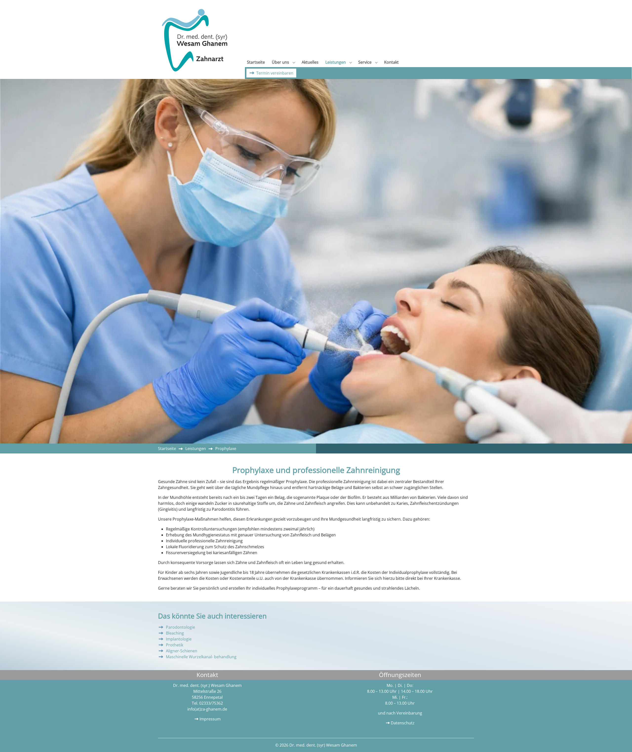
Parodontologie (180, 627)
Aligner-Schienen (181, 651)
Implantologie (179, 639)
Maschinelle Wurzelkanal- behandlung (201, 656)
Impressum (210, 719)
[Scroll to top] (621, 741)
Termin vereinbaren (274, 73)
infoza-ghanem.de (207, 709)
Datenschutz (403, 723)
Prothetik (174, 645)
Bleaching (175, 633)
